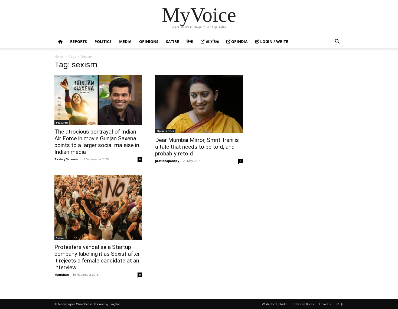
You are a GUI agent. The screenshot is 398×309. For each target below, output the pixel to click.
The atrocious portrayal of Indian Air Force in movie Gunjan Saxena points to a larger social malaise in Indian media (96, 141)
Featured (62, 122)
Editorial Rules (303, 304)
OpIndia (239, 41)
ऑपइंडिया (211, 41)
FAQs (340, 304)
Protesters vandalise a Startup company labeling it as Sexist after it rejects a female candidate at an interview (97, 257)
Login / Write (273, 41)
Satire (172, 41)
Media (125, 41)
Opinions (148, 41)
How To (325, 304)
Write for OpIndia (275, 304)
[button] (337, 42)
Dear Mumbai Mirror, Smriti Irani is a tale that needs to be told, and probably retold (197, 147)
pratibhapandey (167, 161)
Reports (78, 41)
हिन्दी (190, 41)
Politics (103, 41)
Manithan (61, 275)
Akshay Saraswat (67, 159)
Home (59, 56)
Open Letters (165, 131)
